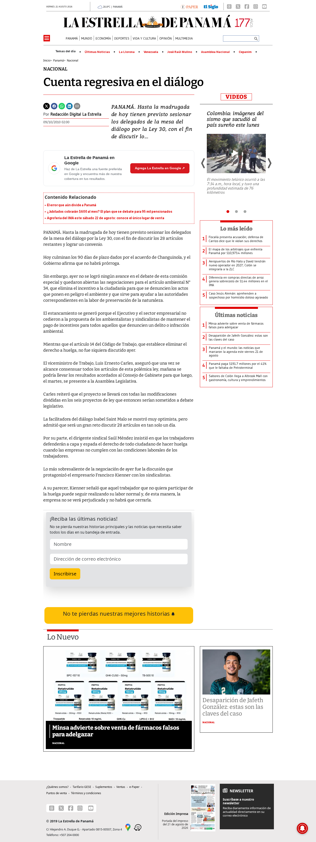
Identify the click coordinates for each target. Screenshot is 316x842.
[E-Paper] (189, 6)
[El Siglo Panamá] (211, 6)
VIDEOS (236, 97)
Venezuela (151, 52)
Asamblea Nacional (215, 52)
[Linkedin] (69, 105)
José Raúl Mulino (179, 52)
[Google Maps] (128, 827)
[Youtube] (264, 6)
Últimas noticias (236, 315)
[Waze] (137, 827)
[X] (238, 6)
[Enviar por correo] (77, 105)
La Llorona (127, 52)
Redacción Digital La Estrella (75, 114)
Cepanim (245, 52)
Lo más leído (236, 228)
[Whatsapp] (62, 105)
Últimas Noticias (97, 52)
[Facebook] (246, 6)
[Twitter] (46, 105)
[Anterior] (203, 163)
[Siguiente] (269, 163)
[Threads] (229, 6)
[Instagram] (255, 6)
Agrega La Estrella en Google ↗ (160, 168)
